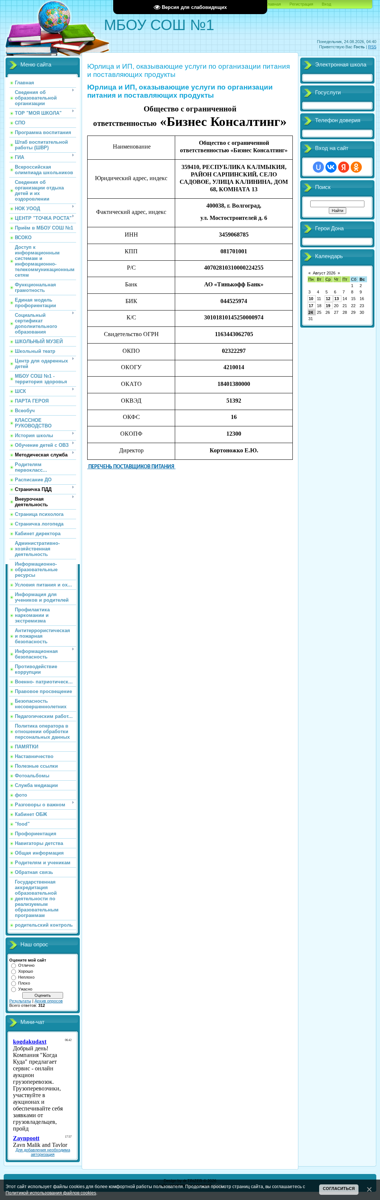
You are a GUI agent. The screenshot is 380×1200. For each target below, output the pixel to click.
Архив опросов (49, 1001)
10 (311, 298)
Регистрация (301, 4)
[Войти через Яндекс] (343, 167)
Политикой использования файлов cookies (51, 1192)
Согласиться (339, 1188)
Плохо (24, 983)
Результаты (20, 1001)
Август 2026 (324, 273)
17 (311, 305)
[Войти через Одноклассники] (356, 167)
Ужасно (25, 989)
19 (328, 305)
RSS (372, 47)
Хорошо (25, 971)
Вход (326, 4)
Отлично (26, 965)
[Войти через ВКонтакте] (331, 167)
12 (328, 298)
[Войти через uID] (318, 167)
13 (336, 298)
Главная (273, 4)
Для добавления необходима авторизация (43, 1152)
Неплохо (26, 977)
